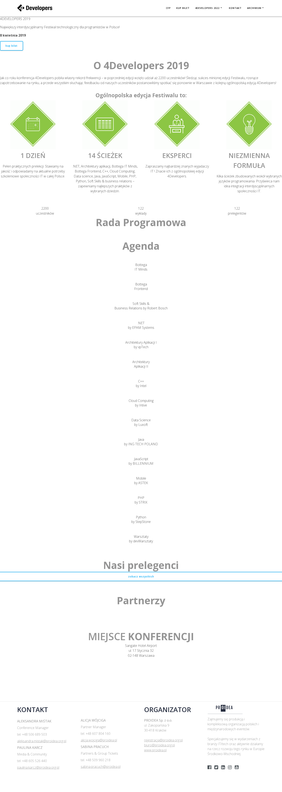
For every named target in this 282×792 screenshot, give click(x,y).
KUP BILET (183, 7)
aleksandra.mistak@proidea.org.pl (41, 741)
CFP (168, 7)
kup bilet (12, 45)
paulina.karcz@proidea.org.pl (38, 767)
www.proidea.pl (155, 750)
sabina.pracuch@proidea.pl (101, 766)
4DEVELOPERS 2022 (207, 7)
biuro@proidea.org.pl (159, 745)
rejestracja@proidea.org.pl (163, 740)
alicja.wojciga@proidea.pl (99, 740)
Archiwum (254, 7)
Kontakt (235, 7)
